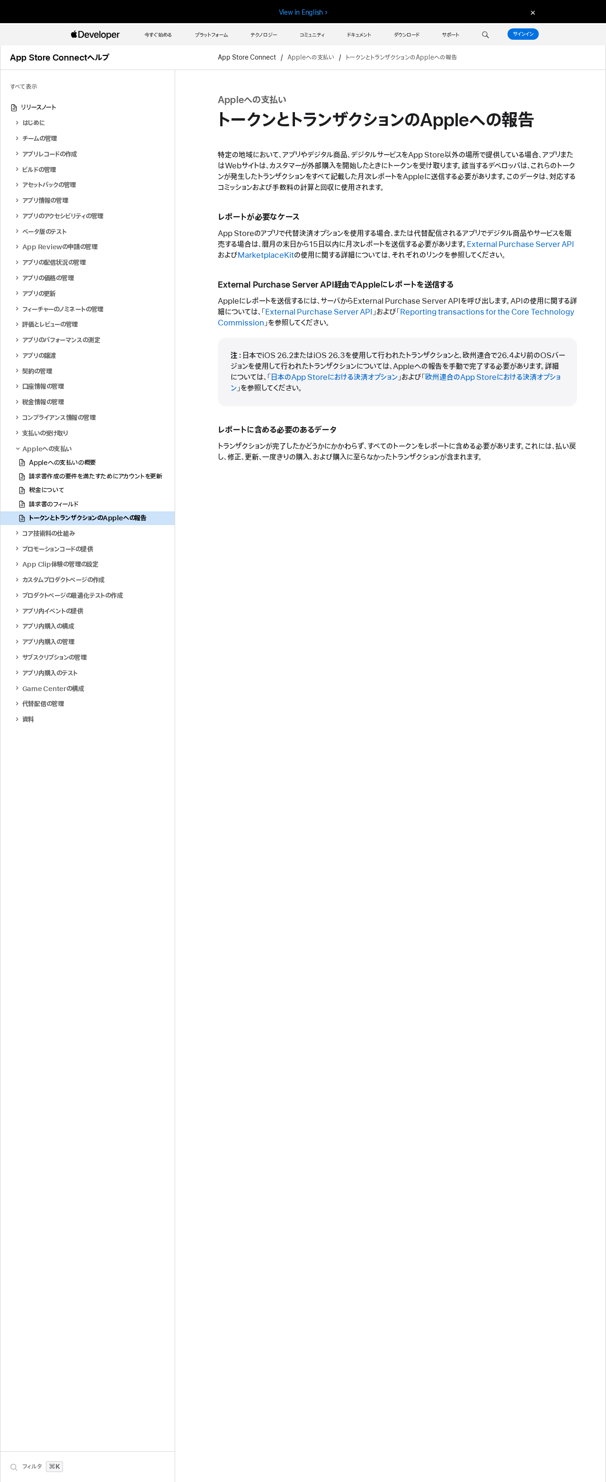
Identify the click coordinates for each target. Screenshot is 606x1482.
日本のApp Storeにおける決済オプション (334, 377)
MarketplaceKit (266, 255)
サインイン (523, 34)
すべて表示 (23, 87)
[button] (485, 35)
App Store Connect (247, 57)
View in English (301, 12)
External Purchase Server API (520, 244)
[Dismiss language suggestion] (531, 12)
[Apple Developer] (96, 35)
